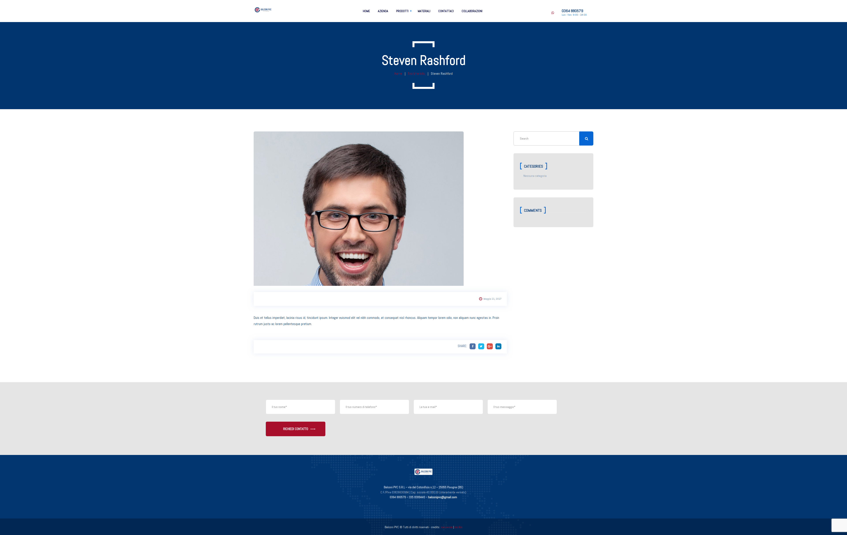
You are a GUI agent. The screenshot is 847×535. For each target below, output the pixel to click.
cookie (459, 527)
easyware (447, 527)
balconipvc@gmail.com (442, 497)
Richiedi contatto (295, 429)
